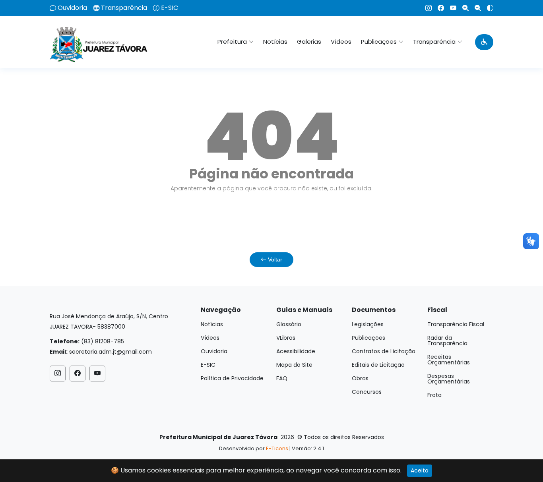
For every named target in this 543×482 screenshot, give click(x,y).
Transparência (124, 8)
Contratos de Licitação (383, 351)
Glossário (288, 324)
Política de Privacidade (232, 378)
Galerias (309, 41)
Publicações (368, 338)
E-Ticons (277, 448)
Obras (360, 378)
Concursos (367, 392)
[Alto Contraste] (487, 8)
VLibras (285, 338)
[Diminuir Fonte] (475, 8)
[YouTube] (450, 8)
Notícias (275, 41)
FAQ (281, 378)
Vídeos (341, 41)
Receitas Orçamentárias (448, 359)
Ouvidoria (72, 8)
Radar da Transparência (447, 340)
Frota (434, 395)
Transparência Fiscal (455, 324)
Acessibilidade (295, 351)
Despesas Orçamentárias (448, 378)
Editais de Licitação (378, 365)
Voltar (274, 259)
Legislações (368, 324)
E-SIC (169, 8)
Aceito (420, 470)
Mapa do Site (294, 365)
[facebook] (438, 8)
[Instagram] (425, 8)
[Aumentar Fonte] (462, 8)
